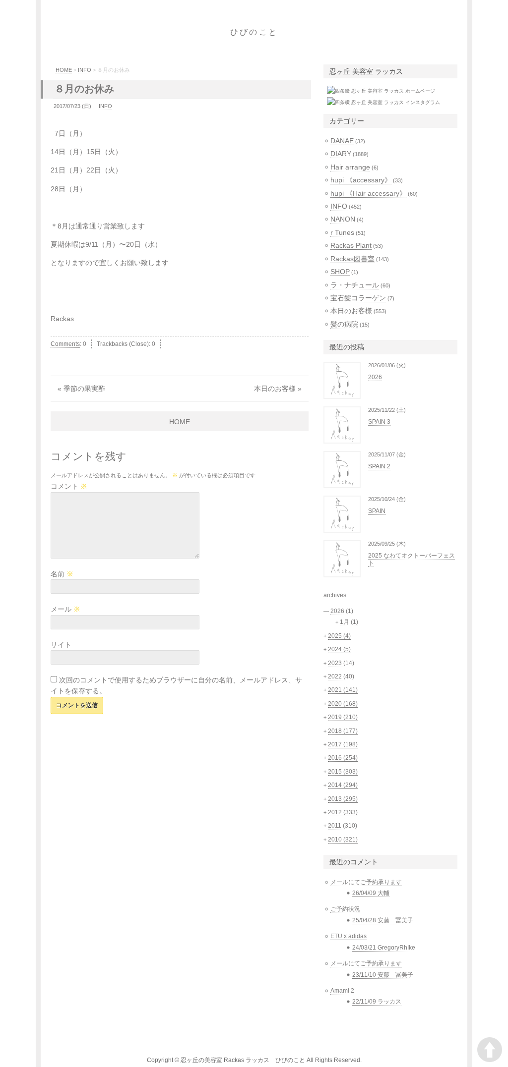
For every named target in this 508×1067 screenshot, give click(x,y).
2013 (343, 798)
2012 (343, 812)
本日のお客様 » (278, 389)
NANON (342, 219)
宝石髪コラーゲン (358, 298)
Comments (65, 343)
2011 (342, 825)
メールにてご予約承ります (366, 882)
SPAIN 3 (379, 421)
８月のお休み (84, 88)
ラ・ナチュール (354, 285)
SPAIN (376, 510)
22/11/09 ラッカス (376, 1001)
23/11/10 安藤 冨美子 (382, 974)
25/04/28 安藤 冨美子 (382, 920)
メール (65, 609)
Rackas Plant (351, 245)
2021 (343, 689)
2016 (343, 757)
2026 (375, 377)
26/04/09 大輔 (370, 893)
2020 (343, 703)
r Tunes (342, 232)
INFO (84, 70)
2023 (341, 663)
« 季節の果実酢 (81, 389)
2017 (343, 744)
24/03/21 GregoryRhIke (383, 947)
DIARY (340, 154)
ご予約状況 (345, 908)
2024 (339, 649)
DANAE (342, 141)
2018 (343, 731)
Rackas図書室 (352, 259)
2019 (343, 717)
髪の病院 (344, 324)
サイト (61, 645)
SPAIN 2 (379, 466)
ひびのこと (254, 32)
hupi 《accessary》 (360, 180)
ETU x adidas (348, 936)
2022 (341, 676)
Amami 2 (342, 990)
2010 (343, 839)
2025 (339, 635)
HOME (64, 70)
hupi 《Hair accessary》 (368, 193)
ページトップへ (489, 1049)
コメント (69, 486)
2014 (343, 785)
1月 (349, 621)
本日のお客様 (351, 311)
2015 (343, 771)
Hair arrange (350, 167)
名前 (62, 574)
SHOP (340, 272)
